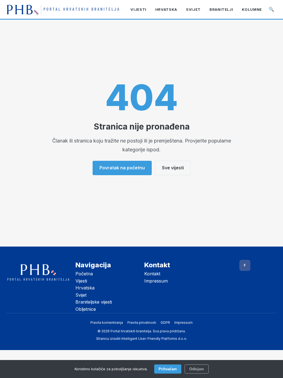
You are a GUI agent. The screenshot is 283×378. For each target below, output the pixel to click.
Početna (84, 273)
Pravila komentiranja (106, 322)
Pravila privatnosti (141, 322)
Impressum (156, 281)
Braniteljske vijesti (93, 302)
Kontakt (152, 273)
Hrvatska (85, 288)
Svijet (81, 295)
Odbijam (196, 369)
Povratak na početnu (122, 167)
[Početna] (63, 9)
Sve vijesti (173, 167)
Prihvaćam (168, 369)
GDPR (165, 322)
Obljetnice (85, 309)
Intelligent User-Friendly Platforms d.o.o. (154, 338)
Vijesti (81, 281)
